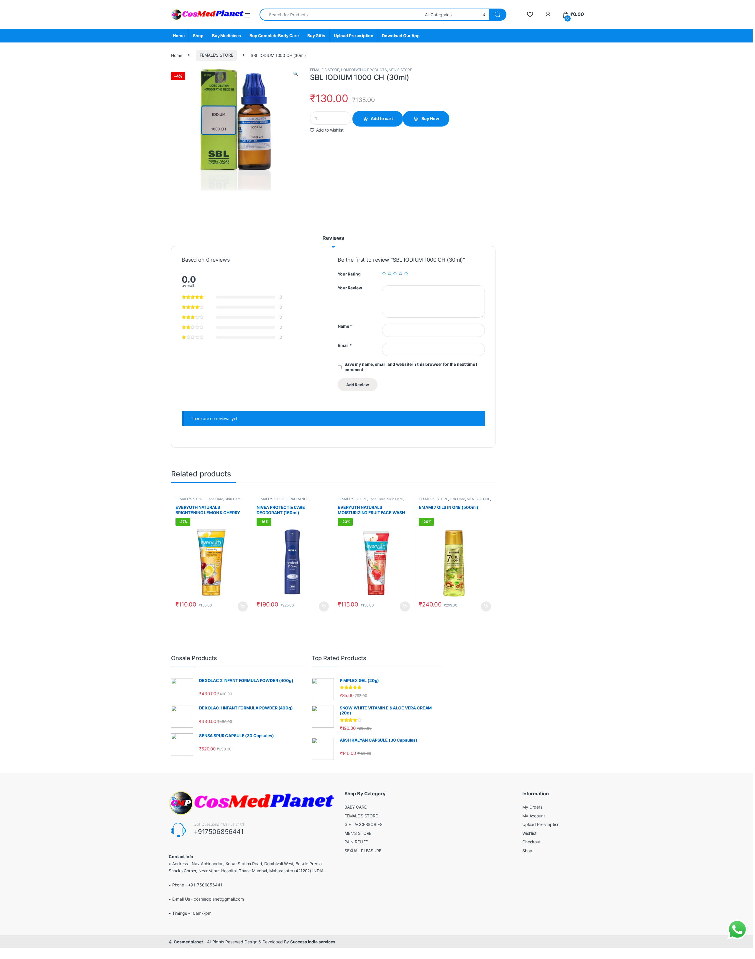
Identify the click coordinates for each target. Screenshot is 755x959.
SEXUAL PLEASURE (362, 850)
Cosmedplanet (188, 941)
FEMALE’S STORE (361, 815)
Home (178, 35)
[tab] (333, 240)
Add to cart (382, 118)
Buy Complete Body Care (274, 35)
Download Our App (401, 35)
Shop (198, 35)
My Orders (532, 806)
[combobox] (341, 15)
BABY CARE (355, 806)
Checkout (531, 841)
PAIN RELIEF (356, 841)
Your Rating (349, 273)
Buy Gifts (316, 35)
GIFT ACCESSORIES (363, 824)
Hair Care (457, 499)
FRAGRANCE (298, 499)
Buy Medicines (226, 35)
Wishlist (529, 833)
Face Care (214, 499)
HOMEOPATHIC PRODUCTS (364, 70)
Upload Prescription (353, 35)
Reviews (333, 238)
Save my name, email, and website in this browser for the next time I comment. (410, 367)
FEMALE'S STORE (216, 55)
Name (345, 326)
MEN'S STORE (400, 70)
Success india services (312, 941)
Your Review (350, 287)
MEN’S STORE (357, 833)
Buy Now (430, 118)
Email (345, 345)
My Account (533, 815)
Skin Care (233, 499)
